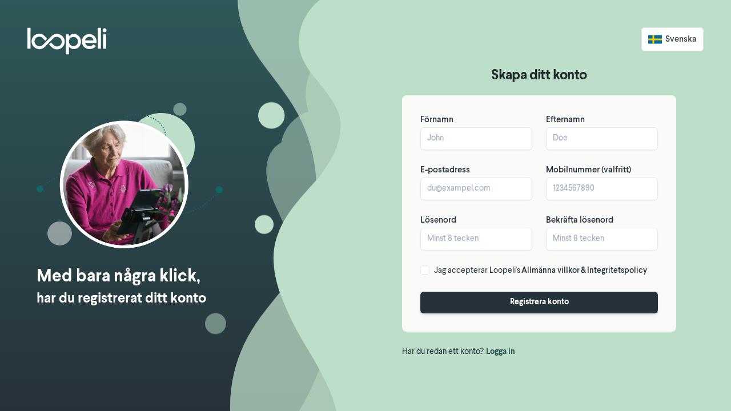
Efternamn (565, 120)
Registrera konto (539, 302)
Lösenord (438, 220)
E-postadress (445, 170)
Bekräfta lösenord (579, 220)
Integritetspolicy (617, 271)
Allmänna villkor (550, 271)
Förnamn (436, 120)
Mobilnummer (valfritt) (588, 170)
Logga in (500, 352)
